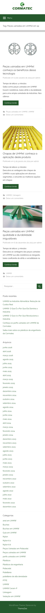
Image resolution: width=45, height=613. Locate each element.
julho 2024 (7, 411)
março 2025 (8, 379)
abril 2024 (7, 423)
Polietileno (7, 572)
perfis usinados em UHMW (14, 556)
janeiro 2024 (8, 435)
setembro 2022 (9, 487)
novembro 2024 (9, 395)
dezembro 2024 (9, 391)
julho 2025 (7, 363)
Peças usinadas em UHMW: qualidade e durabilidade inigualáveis (18, 235)
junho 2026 (7, 347)
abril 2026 (7, 351)
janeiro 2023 (8, 475)
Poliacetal (7, 568)
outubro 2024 (8, 399)
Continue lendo (10, 103)
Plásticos (6, 560)
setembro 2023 (9, 447)
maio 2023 (7, 463)
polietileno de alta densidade (15, 576)
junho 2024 (7, 415)
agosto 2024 (8, 407)
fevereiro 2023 (9, 471)
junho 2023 (7, 459)
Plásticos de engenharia (13, 564)
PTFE (5, 580)
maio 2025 (7, 371)
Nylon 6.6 (7, 545)
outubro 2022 (8, 483)
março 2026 (8, 355)
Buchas (6, 525)
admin (37, 78)
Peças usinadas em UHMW (16, 112)
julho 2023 (7, 455)
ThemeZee (22, 608)
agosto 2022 (8, 491)
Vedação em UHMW (11, 596)
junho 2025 (7, 367)
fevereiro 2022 (9, 503)
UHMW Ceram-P (10, 588)
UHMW (31, 112)
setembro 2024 (9, 403)
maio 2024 (7, 419)
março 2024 (8, 427)
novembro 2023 (9, 443)
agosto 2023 (8, 451)
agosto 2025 (8, 359)
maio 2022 (7, 499)
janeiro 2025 (8, 387)
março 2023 (8, 467)
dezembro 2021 (9, 507)
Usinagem (17, 195)
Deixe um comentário (14, 115)
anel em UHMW (9, 521)
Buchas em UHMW (11, 529)
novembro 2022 (9, 479)
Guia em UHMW (10, 533)
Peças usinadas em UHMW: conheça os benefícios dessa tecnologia (19, 70)
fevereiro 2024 (9, 431)
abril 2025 (7, 375)
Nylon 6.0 (7, 540)
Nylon (5, 537)
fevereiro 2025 (9, 383)
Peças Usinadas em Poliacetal (15, 548)
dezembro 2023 (9, 439)
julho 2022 (7, 495)
